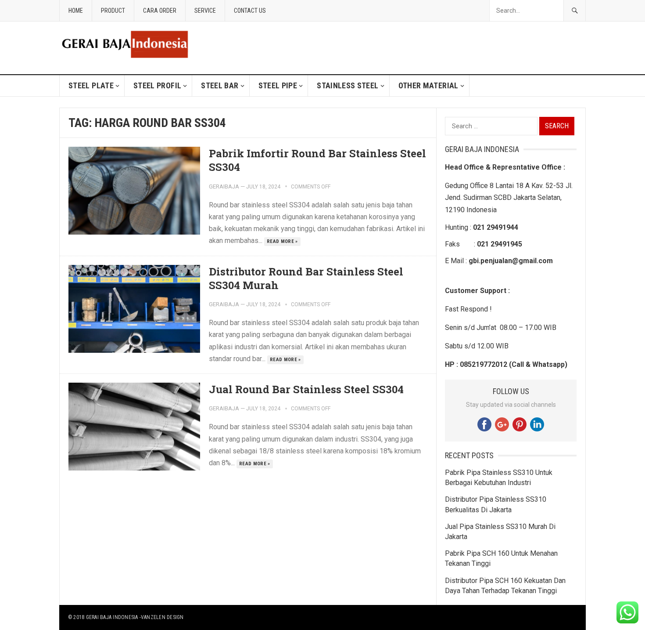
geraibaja (224, 186)
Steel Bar (219, 85)
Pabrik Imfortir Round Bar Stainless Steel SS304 (317, 160)
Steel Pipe (277, 85)
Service (205, 10)
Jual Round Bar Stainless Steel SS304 (306, 389)
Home (75, 10)
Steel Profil (157, 85)
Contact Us (250, 10)
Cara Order (159, 10)
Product (113, 10)
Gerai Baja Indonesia (112, 617)
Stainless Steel (347, 85)
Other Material (428, 85)
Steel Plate (91, 85)
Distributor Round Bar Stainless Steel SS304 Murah (306, 278)
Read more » (282, 241)
